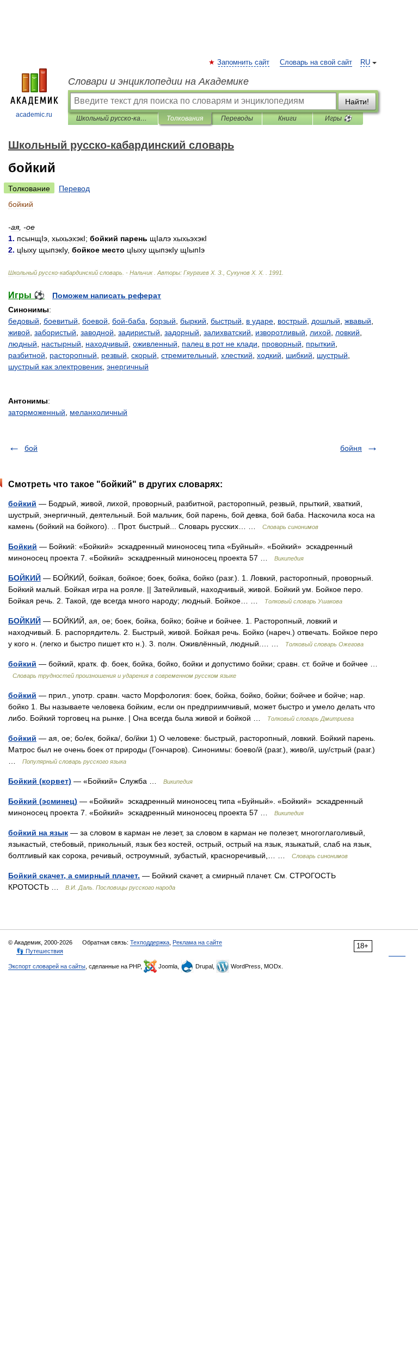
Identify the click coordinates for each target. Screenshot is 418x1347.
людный (22, 343)
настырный (61, 343)
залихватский (227, 332)
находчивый (106, 343)
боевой (95, 321)
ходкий (269, 355)
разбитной (26, 355)
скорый (144, 355)
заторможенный (36, 412)
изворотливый (280, 332)
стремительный (189, 355)
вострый (292, 321)
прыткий (320, 343)
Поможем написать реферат (106, 295)
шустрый (332, 355)
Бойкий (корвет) (39, 781)
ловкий (347, 332)
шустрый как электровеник (55, 366)
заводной (97, 332)
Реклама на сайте (197, 942)
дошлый (325, 321)
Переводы (237, 118)
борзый (163, 321)
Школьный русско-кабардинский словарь (113, 118)
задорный (181, 332)
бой (31, 448)
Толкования (185, 118)
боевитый (61, 321)
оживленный (155, 343)
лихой (320, 332)
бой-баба (128, 321)
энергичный (128, 366)
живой (19, 332)
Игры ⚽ (338, 118)
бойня (351, 448)
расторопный (73, 355)
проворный (282, 343)
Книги (287, 118)
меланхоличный (98, 412)
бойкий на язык (38, 832)
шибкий (299, 355)
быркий (193, 321)
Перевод (74, 188)
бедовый (23, 321)
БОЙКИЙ (24, 578)
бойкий (22, 503)
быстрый (226, 321)
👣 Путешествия (39, 951)
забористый (55, 332)
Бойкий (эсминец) (42, 801)
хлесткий (237, 355)
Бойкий (22, 546)
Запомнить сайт (243, 62)
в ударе (259, 321)
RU (365, 62)
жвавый (358, 321)
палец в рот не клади (219, 343)
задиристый (139, 332)
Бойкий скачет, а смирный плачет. (74, 875)
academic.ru (34, 114)
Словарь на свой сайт (316, 62)
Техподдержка (149, 942)
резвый (114, 355)
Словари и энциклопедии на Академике (158, 81)
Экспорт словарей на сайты (46, 966)
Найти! (357, 101)
